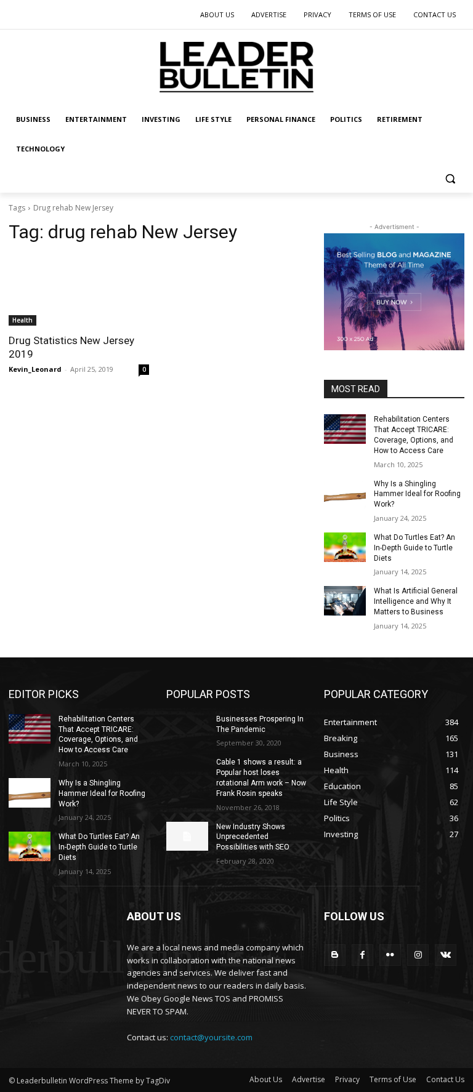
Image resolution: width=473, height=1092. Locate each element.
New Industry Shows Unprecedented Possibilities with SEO (252, 837)
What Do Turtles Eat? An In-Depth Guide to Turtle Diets (414, 548)
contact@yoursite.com (211, 1037)
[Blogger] (335, 955)
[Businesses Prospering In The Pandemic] (187, 729)
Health (22, 320)
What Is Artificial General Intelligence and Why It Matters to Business (416, 601)
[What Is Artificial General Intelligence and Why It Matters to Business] (345, 601)
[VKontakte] (445, 955)
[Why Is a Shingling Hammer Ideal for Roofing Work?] (345, 493)
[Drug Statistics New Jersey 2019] (79, 290)
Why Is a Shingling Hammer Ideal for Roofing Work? (417, 494)
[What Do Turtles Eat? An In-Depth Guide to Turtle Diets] (345, 547)
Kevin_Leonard (35, 369)
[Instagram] (418, 955)
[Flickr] (390, 955)
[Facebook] (362, 955)
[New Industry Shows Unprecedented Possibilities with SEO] (187, 836)
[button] (449, 178)
